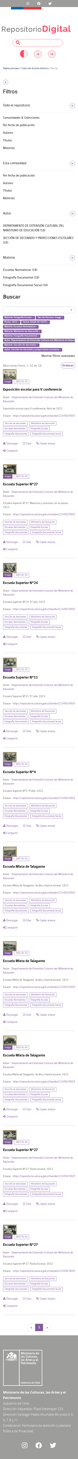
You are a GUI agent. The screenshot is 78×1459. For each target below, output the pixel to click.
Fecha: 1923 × (11, 322)
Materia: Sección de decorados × (21, 345)
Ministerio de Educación (43, 423)
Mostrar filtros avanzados (58, 356)
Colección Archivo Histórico (35, 68)
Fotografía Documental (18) (21, 277)
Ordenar (68, 365)
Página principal (11, 68)
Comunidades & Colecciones (21, 117)
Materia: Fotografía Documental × (21, 336)
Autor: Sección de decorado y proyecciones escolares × (32, 350)
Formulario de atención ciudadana (46, 1425)
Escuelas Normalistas (15, 428)
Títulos (7, 140)
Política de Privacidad (18, 1431)
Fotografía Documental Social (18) (25, 285)
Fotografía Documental (16, 434)
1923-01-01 (22, 382)
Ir (71, 310)
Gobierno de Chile (16, 1403)
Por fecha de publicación (19, 125)
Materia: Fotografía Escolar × (19, 317)
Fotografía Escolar (39, 428)
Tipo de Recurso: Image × (50, 317)
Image (8, 382)
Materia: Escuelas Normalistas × (20, 326)
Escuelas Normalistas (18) (20, 270)
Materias (9, 148)
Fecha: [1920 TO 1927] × (35, 322)
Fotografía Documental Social (46, 434)
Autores (8, 133)
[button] (13, 82)
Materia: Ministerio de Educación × (22, 331)
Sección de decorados (15, 423)
